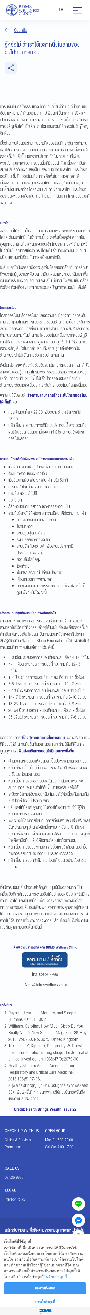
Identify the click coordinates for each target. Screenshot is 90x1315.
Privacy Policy (15, 1199)
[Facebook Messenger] (78, 1220)
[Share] (11, 68)
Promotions (13, 1147)
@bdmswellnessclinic (50, 984)
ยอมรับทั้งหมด (45, 1288)
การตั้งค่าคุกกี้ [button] (45, 1301)
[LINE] (78, 1204)
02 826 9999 (14, 1177)
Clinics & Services (18, 1140)
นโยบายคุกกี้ (56, 1276)
